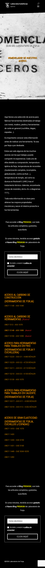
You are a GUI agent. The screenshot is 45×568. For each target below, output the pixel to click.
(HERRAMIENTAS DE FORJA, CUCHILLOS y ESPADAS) (18, 423)
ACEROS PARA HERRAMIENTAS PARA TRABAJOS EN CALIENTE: (20, 392)
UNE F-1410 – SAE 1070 (14, 428)
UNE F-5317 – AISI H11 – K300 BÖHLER (20, 401)
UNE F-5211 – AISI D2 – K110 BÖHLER (19, 368)
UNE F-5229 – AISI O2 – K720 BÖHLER (20, 362)
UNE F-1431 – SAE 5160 (14, 446)
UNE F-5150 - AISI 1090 (14, 336)
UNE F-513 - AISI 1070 (13, 325)
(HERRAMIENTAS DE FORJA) (19, 301)
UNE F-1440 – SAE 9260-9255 (16, 451)
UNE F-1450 (9, 457)
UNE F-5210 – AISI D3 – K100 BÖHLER (19, 374)
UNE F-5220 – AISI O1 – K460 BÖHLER (20, 357)
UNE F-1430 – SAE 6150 (14, 440)
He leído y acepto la (19, 264)
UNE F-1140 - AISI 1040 (14, 306)
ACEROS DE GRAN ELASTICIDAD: (21, 417)
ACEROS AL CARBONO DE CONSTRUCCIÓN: (17, 296)
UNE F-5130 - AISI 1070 (14, 379)
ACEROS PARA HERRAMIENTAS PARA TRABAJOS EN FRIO (20, 344)
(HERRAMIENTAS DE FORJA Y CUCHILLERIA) (19, 351)
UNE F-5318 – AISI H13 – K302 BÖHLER (20, 407)
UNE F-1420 (9, 434)
